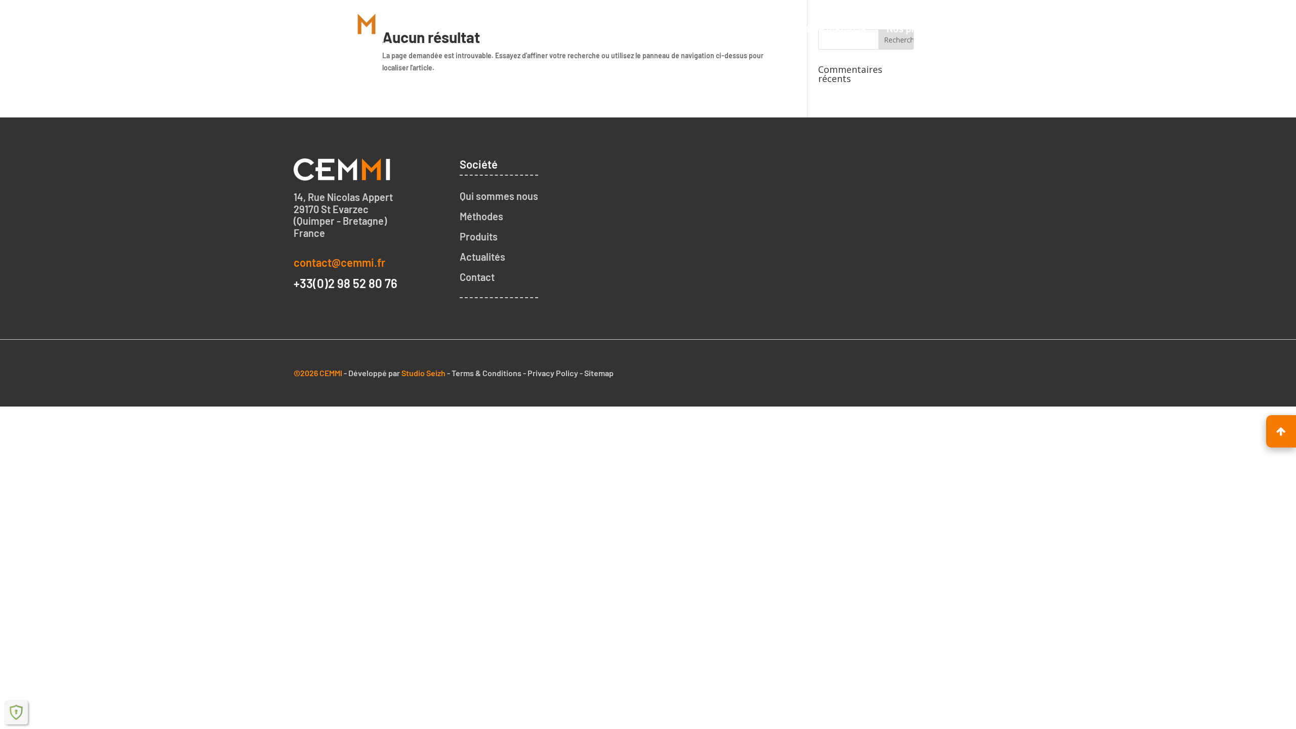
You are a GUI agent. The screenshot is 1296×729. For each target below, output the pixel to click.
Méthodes (481, 216)
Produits (479, 236)
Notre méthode (832, 28)
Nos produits (914, 28)
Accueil (663, 28)
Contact (980, 28)
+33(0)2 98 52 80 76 (345, 283)
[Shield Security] (16, 712)
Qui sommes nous (739, 28)
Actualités (482, 257)
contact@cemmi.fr (339, 262)
